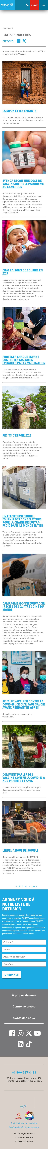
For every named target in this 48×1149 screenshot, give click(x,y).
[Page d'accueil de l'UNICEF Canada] (23, 1107)
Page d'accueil (7, 28)
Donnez (34, 5)
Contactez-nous (24, 1018)
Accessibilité (31, 1123)
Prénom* (8, 942)
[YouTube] (36, 1031)
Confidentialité (16, 1127)
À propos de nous (24, 995)
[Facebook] (19, 41)
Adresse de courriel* (14, 956)
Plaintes (20, 1123)
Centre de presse (24, 1006)
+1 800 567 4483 (24, 1072)
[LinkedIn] (19, 1042)
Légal (12, 1123)
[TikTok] (27, 1042)
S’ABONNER (11, 974)
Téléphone (8, 964)
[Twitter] (24, 41)
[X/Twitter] (27, 1031)
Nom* (6, 949)
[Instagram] (19, 1031)
